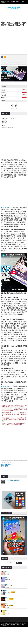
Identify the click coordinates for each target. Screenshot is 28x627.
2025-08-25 (17, 63)
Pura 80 (6, 572)
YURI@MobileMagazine (13, 480)
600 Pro (7, 605)
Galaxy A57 (7, 579)
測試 (23, 1)
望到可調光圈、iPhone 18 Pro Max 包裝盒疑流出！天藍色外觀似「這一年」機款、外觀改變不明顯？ (14, 414)
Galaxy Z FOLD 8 (8, 585)
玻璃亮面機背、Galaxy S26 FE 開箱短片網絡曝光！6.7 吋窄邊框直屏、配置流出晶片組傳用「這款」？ (14, 419)
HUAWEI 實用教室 (5, 1)
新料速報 (13, 1)
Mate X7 (7, 598)
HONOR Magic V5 (6, 207)
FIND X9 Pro (7, 592)
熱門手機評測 (4, 466)
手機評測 (4, 2)
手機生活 (18, 1)
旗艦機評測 (8, 464)
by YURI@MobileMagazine (7, 63)
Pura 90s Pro (7, 612)
